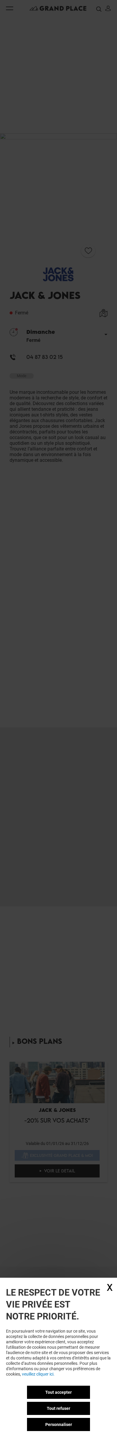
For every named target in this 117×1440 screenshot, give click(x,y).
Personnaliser (58, 1424)
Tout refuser (58, 1408)
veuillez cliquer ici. (38, 1374)
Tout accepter (58, 1392)
